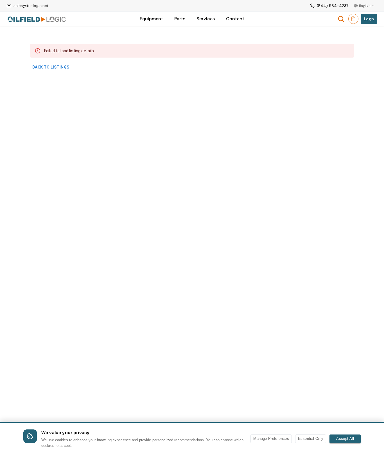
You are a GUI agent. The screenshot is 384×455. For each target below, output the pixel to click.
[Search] (341, 19)
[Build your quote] (353, 20)
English (365, 5)
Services (205, 19)
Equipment (151, 19)
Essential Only (310, 438)
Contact (235, 19)
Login (369, 18)
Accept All (345, 438)
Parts (179, 19)
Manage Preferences (271, 438)
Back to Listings (50, 67)
